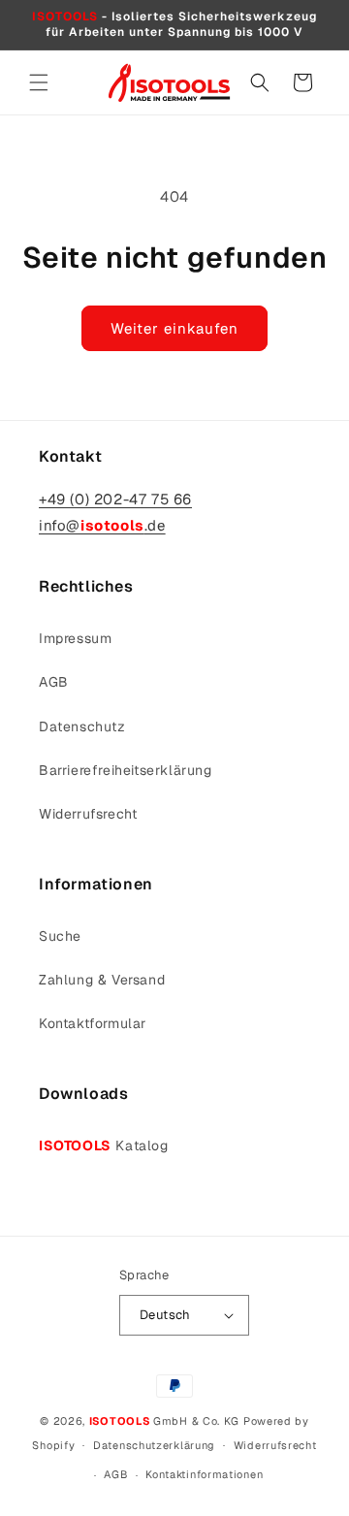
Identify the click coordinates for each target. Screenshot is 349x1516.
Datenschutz (82, 726)
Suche (60, 936)
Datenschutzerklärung (154, 1445)
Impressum (75, 638)
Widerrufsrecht (88, 814)
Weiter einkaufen (174, 328)
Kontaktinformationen (204, 1474)
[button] (38, 82)
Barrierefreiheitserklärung (125, 770)
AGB (54, 682)
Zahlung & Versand (102, 979)
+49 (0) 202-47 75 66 (115, 499)
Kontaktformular (92, 1023)
